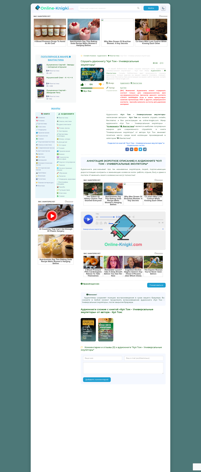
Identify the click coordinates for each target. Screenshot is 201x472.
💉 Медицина (41, 130)
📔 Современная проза (45, 148)
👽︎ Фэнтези (40, 186)
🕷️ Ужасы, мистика (64, 121)
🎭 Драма (39, 154)
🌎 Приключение (42, 133)
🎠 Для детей (62, 142)
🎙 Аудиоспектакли (64, 124)
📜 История (61, 145)
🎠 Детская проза (43, 151)
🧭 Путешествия (63, 190)
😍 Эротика (40, 157)
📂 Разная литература (44, 182)
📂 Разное (61, 165)
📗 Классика (41, 127)
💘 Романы (40, 120)
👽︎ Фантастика (62, 118)
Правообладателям (91, 284)
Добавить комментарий (96, 379)
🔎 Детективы (41, 124)
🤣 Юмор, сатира (63, 139)
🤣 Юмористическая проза (44, 164)
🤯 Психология (42, 136)
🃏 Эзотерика (62, 131)
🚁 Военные (40, 176)
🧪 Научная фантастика (45, 142)
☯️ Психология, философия (63, 158)
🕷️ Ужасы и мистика (44, 145)
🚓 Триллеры (41, 173)
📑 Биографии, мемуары (62, 183)
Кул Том (87, 91)
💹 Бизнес (61, 154)
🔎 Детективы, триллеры (62, 135)
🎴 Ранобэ (61, 187)
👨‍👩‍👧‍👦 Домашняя (41, 160)
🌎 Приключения (63, 151)
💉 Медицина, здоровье (66, 179)
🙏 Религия (61, 176)
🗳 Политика (41, 179)
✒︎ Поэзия (60, 148)
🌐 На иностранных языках (64, 169)
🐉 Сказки (40, 139)
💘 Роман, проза (63, 128)
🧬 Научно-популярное (66, 162)
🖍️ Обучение (62, 173)
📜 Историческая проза (43, 169)
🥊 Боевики (40, 117)
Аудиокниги (156, 71)
